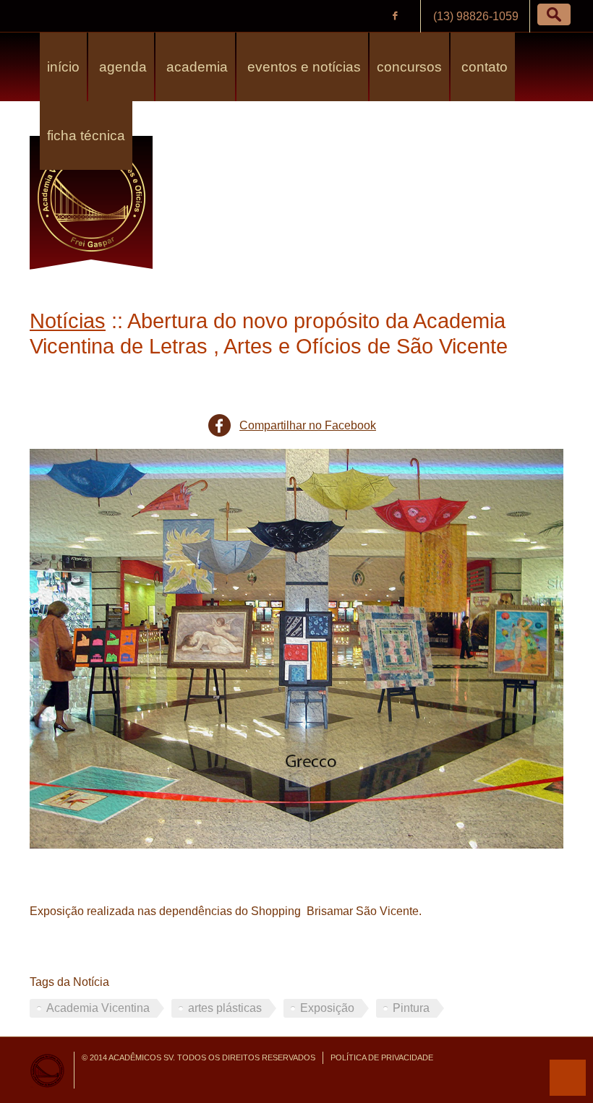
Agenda (121, 66)
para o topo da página (568, 1078)
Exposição (327, 1008)
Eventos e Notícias (302, 66)
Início (63, 66)
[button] (554, 14)
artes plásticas (225, 1008)
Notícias (68, 320)
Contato (483, 66)
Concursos (409, 66)
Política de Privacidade (381, 1057)
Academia (195, 66)
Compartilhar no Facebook (307, 425)
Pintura (411, 1008)
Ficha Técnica (86, 135)
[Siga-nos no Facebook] (394, 16)
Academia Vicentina (98, 1008)
